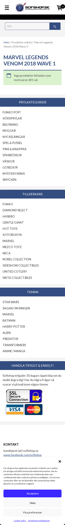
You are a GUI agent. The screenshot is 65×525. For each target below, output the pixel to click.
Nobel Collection (17, 259)
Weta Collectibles (17, 278)
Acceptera (32, 493)
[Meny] (7, 8)
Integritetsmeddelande (39, 520)
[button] (60, 461)
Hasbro (9, 216)
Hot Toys (10, 228)
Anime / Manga (14, 351)
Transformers (14, 345)
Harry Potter (14, 326)
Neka (33, 502)
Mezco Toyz (12, 247)
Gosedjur (10, 167)
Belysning (10, 124)
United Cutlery (15, 271)
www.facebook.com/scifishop (22, 455)
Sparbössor (12, 155)
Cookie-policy (20, 520)
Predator (10, 339)
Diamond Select (15, 210)
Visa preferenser (32, 512)
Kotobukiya (12, 235)
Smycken (9, 179)
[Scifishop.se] (32, 7)
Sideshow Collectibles (21, 265)
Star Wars (11, 302)
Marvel (8, 241)
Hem (6, 42)
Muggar (9, 130)
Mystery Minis (14, 173)
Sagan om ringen (16, 308)
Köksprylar (12, 118)
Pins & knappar (14, 149)
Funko (8, 204)
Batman (9, 320)
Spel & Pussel (12, 143)
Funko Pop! (12, 112)
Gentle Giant (13, 222)
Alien (7, 333)
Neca (7, 253)
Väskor (9, 161)
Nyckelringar (14, 137)
